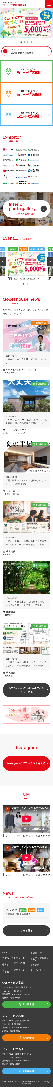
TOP (4, 953)
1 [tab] (21, 42)
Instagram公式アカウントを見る (26, 763)
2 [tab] (24, 42)
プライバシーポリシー (39, 971)
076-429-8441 (15, 991)
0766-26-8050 (15, 1024)
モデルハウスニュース (13, 958)
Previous (2, 261)
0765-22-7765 (15, 1057)
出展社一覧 (36, 953)
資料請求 (35, 965)
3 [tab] (28, 42)
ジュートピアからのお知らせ (13, 964)
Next (50, 261)
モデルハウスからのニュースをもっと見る (26, 689)
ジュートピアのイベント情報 (13, 971)
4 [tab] (31, 42)
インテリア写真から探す (39, 959)
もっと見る (26, 930)
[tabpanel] (28, 264)
